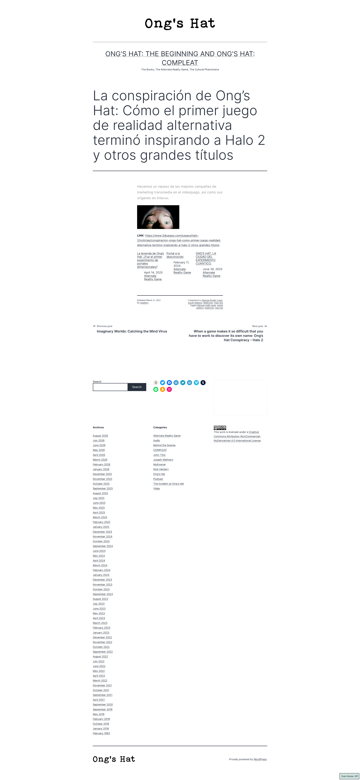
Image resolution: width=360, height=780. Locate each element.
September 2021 (102, 694)
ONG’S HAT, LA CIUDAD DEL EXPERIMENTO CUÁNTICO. (206, 258)
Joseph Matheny (195, 303)
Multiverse (208, 303)
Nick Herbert (161, 469)
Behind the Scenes (164, 445)
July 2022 (98, 661)
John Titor (159, 454)
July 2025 (98, 498)
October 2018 (101, 723)
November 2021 (102, 685)
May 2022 (99, 670)
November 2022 (102, 642)
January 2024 (101, 574)
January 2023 (101, 632)
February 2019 (101, 718)
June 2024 (99, 550)
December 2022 (102, 637)
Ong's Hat (218, 303)
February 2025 (101, 522)
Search (97, 381)
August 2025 (100, 493)
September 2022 (103, 651)
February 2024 (101, 570)
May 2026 (99, 450)
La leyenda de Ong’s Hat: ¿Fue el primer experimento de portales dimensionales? (150, 260)
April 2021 (99, 699)
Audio (156, 440)
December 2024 (102, 531)
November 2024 (102, 536)
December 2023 (102, 579)
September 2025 (103, 488)
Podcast (158, 478)
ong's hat (219, 308)
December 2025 (102, 474)
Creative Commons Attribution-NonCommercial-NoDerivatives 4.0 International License (237, 436)
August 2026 (100, 435)
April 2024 (99, 560)
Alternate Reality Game (153, 277)
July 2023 (98, 603)
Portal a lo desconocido (175, 255)
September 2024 (103, 546)
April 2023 (99, 618)
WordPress (260, 759)
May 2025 (99, 507)
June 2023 (99, 608)
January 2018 (101, 728)
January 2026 (101, 469)
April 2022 (99, 675)
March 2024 (100, 565)
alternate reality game (206, 305)
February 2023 (101, 627)
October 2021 (101, 690)
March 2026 (100, 459)
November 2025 (102, 478)
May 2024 (99, 555)
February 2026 (101, 464)
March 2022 (100, 680)
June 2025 (99, 502)
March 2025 (100, 517)
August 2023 (100, 598)
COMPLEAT (160, 450)
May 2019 (98, 714)
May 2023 (99, 613)
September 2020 (103, 704)
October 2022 (101, 646)
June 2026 (99, 445)
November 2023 (102, 584)
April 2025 (99, 512)
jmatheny (144, 303)
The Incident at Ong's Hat (168, 483)
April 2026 (99, 454)
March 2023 (100, 622)
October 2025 (101, 483)
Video (156, 488)
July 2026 (98, 440)
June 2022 (99, 666)
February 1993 (101, 733)
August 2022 (100, 656)
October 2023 (101, 589)
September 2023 (103, 594)
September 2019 (102, 709)
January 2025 (101, 526)
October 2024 (101, 541)
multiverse (209, 308)
